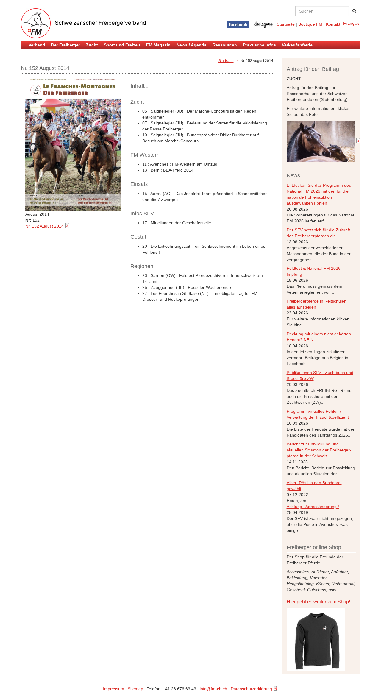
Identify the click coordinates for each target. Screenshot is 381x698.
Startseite (286, 24)
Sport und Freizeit (122, 45)
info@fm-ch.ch (213, 688)
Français (351, 23)
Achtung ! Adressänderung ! (313, 506)
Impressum (113, 688)
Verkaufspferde (297, 45)
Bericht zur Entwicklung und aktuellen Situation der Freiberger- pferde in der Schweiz (319, 450)
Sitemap (135, 688)
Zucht (92, 45)
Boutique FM (310, 24)
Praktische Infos (259, 45)
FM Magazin (158, 45)
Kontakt (333, 24)
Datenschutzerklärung (251, 688)
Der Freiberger (65, 45)
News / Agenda (192, 45)
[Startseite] (92, 23)
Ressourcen (225, 45)
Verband (37, 45)
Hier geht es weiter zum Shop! (318, 601)
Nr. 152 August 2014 (44, 226)
